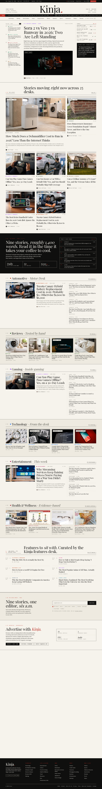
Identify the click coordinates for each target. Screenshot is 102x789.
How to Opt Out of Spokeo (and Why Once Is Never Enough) (15, 447)
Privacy (75, 786)
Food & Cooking (43, 769)
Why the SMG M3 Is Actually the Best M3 (28, 560)
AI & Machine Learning (30, 767)
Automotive (87, 772)
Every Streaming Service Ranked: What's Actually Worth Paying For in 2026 (81, 479)
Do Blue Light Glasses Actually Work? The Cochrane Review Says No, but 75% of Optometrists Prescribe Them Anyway (62, 530)
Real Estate (57, 767)
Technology (28, 765)
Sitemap (94, 786)
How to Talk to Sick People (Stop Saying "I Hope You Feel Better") (75, 561)
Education (42, 776)
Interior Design (58, 777)
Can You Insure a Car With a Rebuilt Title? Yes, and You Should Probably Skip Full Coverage (50, 182)
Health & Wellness (44, 772)
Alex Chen (28, 78)
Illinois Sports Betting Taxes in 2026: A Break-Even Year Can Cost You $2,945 (14, 37)
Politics (85, 765)
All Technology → (92, 424)
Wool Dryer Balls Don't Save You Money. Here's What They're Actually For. (15, 357)
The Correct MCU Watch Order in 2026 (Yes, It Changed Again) (82, 486)
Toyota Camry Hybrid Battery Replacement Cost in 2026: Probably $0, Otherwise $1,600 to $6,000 (50, 291)
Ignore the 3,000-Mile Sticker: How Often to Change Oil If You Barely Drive (82, 294)
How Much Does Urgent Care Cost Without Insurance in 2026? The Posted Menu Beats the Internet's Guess (14, 46)
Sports (85, 767)
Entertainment (43, 765)
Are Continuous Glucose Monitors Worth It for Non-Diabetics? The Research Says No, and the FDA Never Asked (85, 530)
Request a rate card (12, 644)
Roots (85, 776)
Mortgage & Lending (74, 772)
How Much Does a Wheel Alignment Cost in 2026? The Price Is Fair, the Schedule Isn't (82, 286)
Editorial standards (26, 644)
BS (15, 775)
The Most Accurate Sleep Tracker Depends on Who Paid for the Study (62, 357)
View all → (93, 92)
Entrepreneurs (73, 776)
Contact (63, 786)
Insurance (72, 769)
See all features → (91, 552)
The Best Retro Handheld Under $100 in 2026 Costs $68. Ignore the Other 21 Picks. (20, 220)
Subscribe (93, 9)
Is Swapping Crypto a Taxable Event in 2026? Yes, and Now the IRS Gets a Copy (14, 29)
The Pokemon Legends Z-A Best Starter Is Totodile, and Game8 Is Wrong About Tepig (82, 412)
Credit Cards (72, 767)
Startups (71, 778)
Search (86, 1)
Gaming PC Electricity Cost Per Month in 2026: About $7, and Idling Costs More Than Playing (82, 385)
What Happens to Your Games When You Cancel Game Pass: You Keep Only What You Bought (82, 403)
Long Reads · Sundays (59, 608)
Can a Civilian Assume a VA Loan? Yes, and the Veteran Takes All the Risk (81, 182)
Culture (41, 767)
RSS (18, 775)
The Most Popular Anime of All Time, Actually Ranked (76, 571)
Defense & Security (88, 769)
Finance (71, 765)
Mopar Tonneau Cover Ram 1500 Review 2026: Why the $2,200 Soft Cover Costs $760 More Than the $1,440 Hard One (82, 320)
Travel (41, 774)
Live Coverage (70, 1)
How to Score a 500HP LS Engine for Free (28, 570)
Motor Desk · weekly (70, 606)
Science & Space (29, 772)
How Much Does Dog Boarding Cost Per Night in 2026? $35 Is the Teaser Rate (14, 64)
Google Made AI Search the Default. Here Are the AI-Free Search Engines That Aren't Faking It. (60, 448)
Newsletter (79, 1)
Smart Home (58, 773)
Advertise (93, 1)
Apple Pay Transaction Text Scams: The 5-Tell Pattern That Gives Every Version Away (84, 447)
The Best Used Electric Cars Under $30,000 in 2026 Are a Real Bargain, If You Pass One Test (82, 310)
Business (71, 774)
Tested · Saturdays (82, 606)
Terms (79, 786)
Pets (41, 778)
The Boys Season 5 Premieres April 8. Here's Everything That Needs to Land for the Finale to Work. (82, 470)
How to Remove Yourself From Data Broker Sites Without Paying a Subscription (39, 447)
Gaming (27, 776)
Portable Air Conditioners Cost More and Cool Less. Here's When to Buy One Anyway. (39, 357)
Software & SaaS (29, 769)
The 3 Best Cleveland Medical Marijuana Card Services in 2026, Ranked (39, 529)
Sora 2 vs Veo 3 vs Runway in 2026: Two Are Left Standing (43, 32)
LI (12, 775)
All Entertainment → (91, 462)
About (59, 786)
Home (56, 765)
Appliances (57, 775)
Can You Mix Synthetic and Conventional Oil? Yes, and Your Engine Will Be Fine (81, 302)
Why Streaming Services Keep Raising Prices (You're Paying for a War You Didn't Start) (49, 475)
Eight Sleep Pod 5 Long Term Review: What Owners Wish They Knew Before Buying (85, 357)
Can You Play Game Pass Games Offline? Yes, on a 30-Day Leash (50, 379)
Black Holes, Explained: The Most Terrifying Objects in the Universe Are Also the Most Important (76, 582)
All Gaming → (93, 369)
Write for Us (69, 786)
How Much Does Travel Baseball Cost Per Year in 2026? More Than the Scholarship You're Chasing (14, 55)
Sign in (88, 9)
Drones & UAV (28, 774)
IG (9, 775)
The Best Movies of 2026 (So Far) (79, 494)
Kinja (51, 9)
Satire (85, 778)
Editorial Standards (87, 786)
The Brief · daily (58, 606)
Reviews (81, 18)
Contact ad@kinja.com (41, 644)
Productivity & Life (44, 780)
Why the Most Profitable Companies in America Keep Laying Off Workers (31, 581)
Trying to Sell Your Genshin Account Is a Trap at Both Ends (81, 394)
